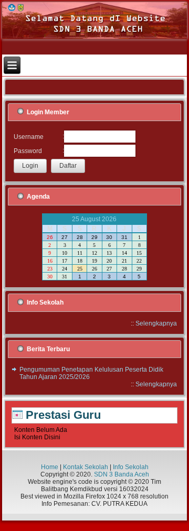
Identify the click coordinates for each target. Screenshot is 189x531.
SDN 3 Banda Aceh (121, 474)
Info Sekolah (131, 467)
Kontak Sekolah (85, 467)
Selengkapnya (156, 323)
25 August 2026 (94, 219)
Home (49, 467)
